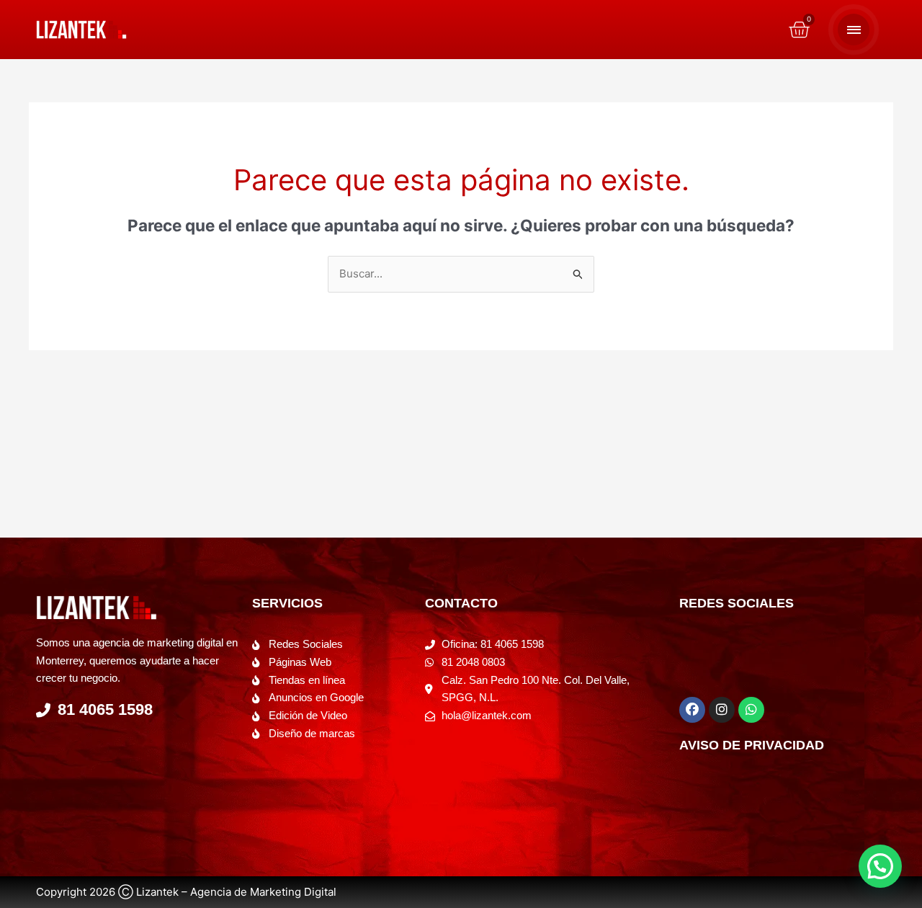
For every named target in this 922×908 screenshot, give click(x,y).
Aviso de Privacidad (751, 745)
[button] (880, 866)
